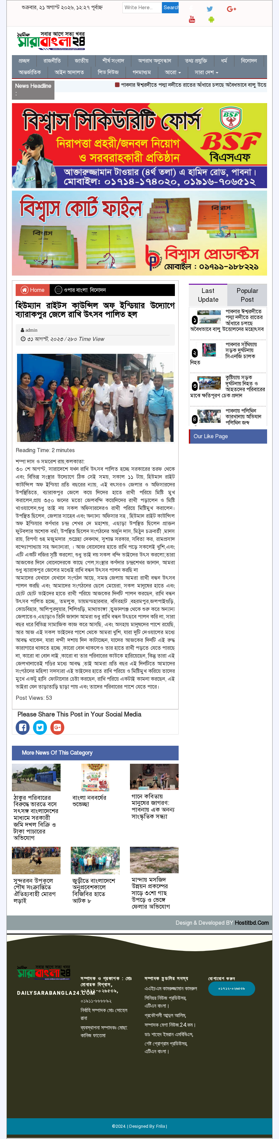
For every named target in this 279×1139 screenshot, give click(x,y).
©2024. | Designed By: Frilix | (139, 1126)
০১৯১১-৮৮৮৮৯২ (96, 1000)
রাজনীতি (52, 60)
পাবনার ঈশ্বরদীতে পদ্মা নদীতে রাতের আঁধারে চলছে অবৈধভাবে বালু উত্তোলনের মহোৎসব (227, 320)
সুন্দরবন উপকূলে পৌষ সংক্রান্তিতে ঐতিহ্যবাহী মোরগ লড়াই (35, 891)
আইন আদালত (69, 72)
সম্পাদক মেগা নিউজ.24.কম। (170, 1025)
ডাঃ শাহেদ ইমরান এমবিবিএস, (169, 1034)
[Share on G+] (57, 727)
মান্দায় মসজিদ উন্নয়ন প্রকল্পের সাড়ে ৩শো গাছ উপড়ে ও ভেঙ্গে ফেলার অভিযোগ (151, 893)
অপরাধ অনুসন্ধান (154, 60)
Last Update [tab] (208, 295)
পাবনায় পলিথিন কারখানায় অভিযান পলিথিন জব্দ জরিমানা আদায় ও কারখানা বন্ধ (225, 420)
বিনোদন (249, 60)
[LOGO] (43, 972)
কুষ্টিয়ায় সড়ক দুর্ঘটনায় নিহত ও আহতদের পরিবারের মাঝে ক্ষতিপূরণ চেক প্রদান (227, 386)
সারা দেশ (205, 72)
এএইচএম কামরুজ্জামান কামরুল (171, 988)
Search (171, 7)
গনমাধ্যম (142, 72)
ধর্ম (224, 60)
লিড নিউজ (108, 72)
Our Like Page (211, 436)
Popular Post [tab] (247, 295)
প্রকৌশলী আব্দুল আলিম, (165, 1015)
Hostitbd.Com (252, 923)
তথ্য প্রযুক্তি (196, 60)
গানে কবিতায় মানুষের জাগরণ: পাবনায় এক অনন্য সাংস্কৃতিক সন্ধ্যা (153, 806)
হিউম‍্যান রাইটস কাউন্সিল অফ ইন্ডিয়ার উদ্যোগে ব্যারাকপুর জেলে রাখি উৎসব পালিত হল (95, 309)
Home (37, 290)
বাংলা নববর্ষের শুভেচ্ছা (89, 801)
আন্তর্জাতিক (30, 72)
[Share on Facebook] (23, 727)
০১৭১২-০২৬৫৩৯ (231, 988)
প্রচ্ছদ (24, 60)
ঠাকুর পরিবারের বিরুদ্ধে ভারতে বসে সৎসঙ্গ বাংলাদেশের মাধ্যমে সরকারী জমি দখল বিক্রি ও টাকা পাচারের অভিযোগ (36, 818)
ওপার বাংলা (75, 290)
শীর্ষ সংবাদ (113, 60)
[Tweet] (40, 727)
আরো (171, 72)
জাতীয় (81, 60)
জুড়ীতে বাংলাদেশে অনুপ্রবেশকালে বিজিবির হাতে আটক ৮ (93, 891)
